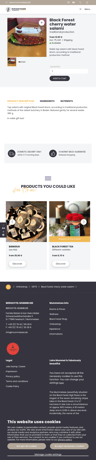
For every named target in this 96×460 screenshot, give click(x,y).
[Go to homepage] (8, 286)
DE (68, 2)
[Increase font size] (3, 231)
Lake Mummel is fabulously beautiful (65, 362)
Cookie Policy (12, 386)
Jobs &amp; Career (15, 366)
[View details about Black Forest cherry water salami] (27, 37)
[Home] (16, 9)
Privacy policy (13, 376)
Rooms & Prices (57, 309)
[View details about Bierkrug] (26, 221)
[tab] (20, 101)
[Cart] (87, 2)
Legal (9, 360)
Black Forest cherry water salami (58, 286)
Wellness (54, 314)
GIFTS (35, 286)
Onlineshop (22, 286)
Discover (17, 263)
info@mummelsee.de (17, 332)
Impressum (11, 371)
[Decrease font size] (3, 225)
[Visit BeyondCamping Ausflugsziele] (26, 346)
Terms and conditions (17, 381)
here (61, 383)
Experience (55, 329)
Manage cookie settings (48, 454)
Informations (56, 334)
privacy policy (65, 439)
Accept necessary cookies (69, 446)
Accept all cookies (27, 446)
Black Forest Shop (58, 319)
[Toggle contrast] (3, 235)
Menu (86, 9)
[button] (12, 222)
